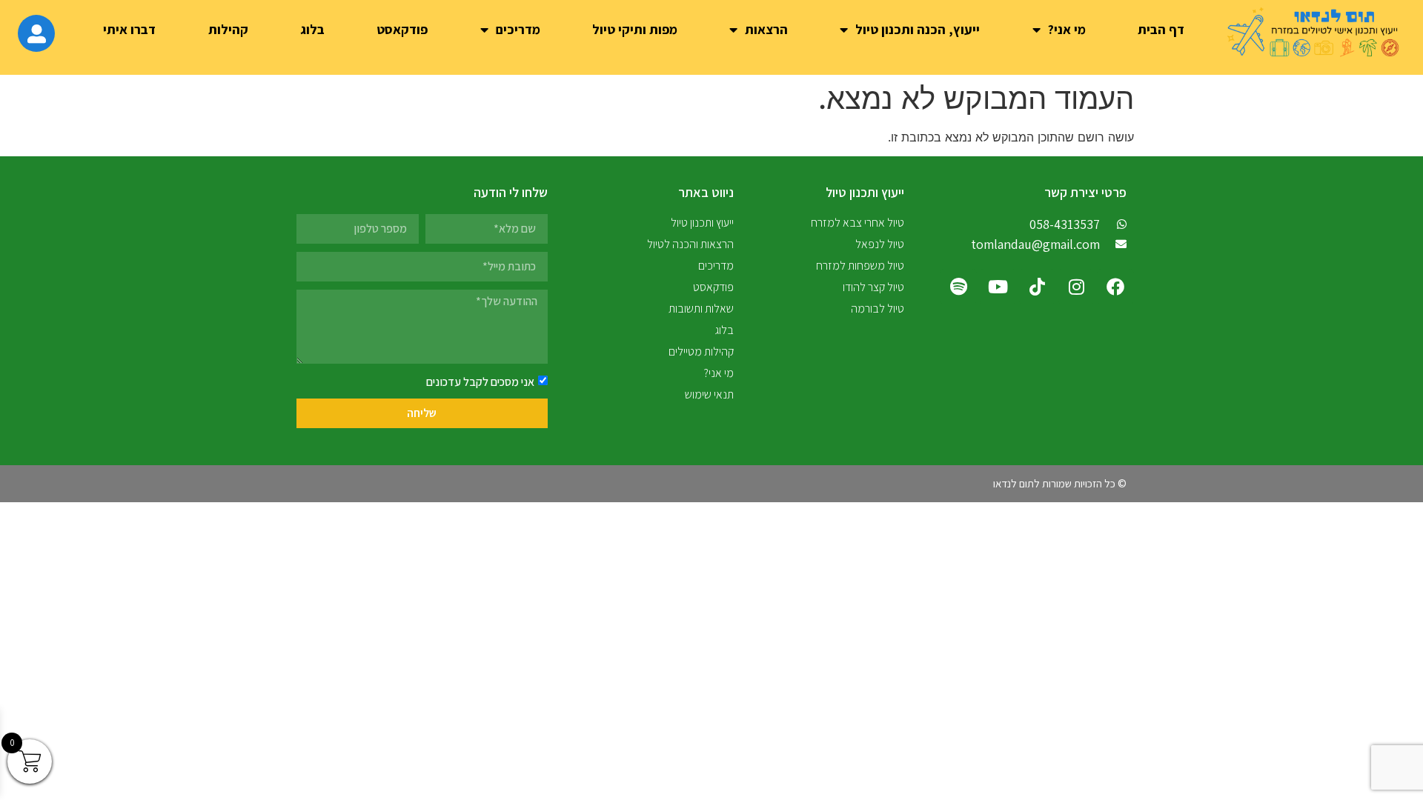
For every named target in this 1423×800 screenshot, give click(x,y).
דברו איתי (129, 29)
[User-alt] (36, 33)
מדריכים (518, 29)
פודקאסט (402, 29)
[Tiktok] (1037, 286)
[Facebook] (1115, 286)
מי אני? (1067, 29)
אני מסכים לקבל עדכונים (480, 381)
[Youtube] (997, 286)
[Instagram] (1076, 286)
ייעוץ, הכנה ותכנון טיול (917, 29)
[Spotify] (958, 286)
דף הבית (1161, 29)
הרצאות (766, 29)
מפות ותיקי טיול (634, 29)
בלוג (312, 29)
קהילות (228, 29)
